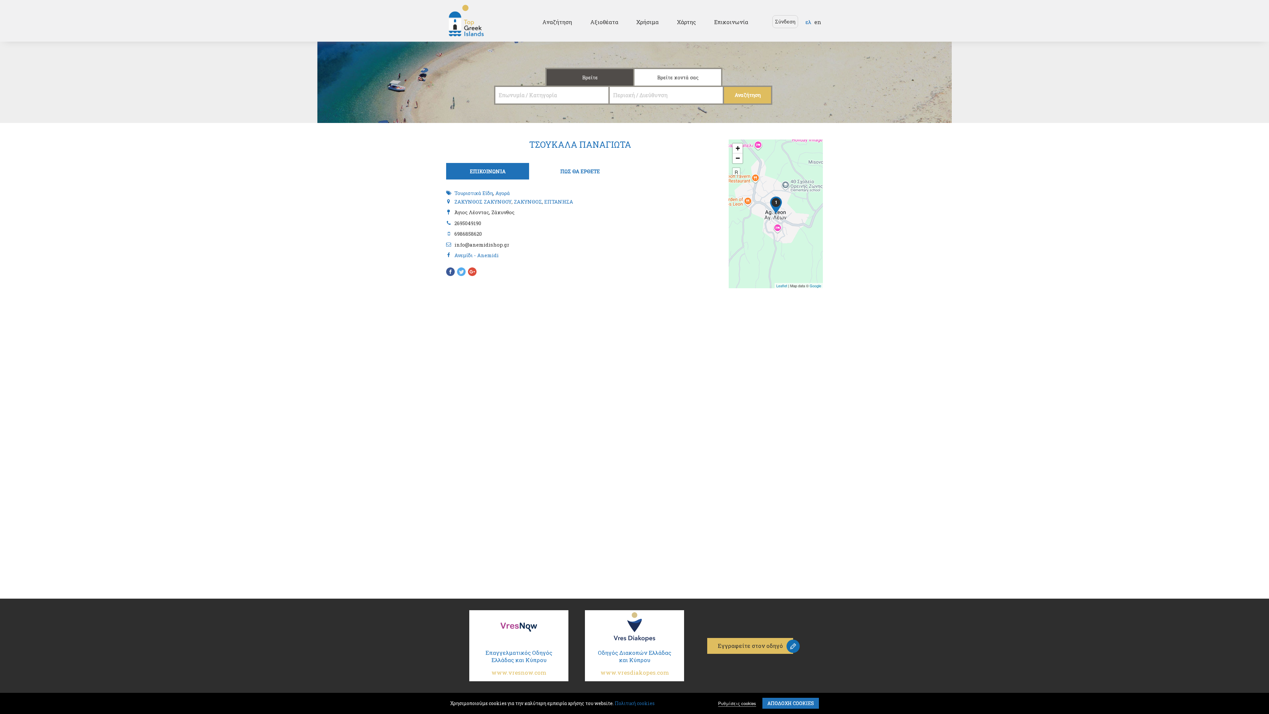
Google (815, 285)
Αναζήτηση (557, 22)
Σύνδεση (785, 21)
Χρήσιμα (647, 22)
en (817, 22)
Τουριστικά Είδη (473, 193)
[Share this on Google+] (472, 272)
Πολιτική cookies (635, 703)
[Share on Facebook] (450, 272)
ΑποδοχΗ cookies (790, 703)
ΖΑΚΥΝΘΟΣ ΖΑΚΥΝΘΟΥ (483, 201)
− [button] (738, 158)
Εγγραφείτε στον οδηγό (750, 646)
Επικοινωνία (731, 22)
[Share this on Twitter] (461, 272)
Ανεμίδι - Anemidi (476, 255)
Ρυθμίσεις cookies (737, 703)
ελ (808, 22)
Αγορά (502, 193)
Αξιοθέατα (604, 22)
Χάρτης (686, 22)
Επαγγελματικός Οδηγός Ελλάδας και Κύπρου (518, 662)
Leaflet (781, 285)
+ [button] (738, 148)
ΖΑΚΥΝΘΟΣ (528, 201)
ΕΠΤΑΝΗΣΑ (558, 201)
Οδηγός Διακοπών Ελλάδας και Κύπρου (634, 662)
